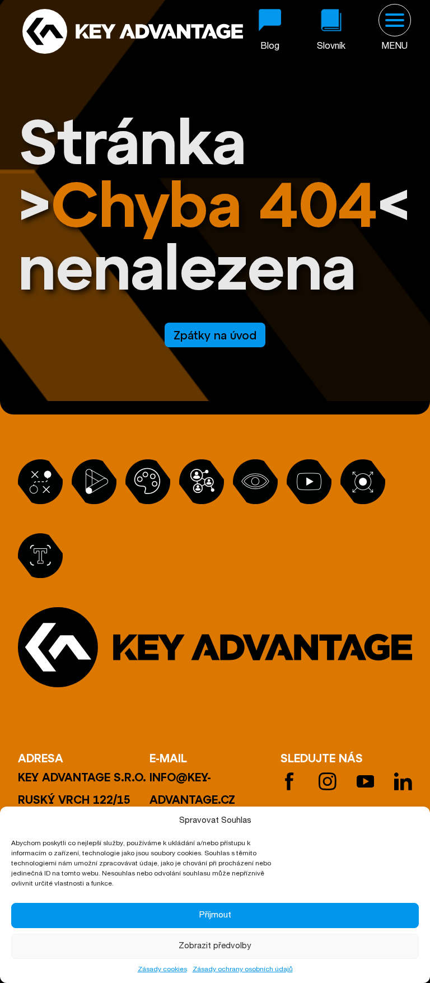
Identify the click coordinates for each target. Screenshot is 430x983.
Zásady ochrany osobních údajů (243, 969)
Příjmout (215, 915)
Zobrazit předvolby (215, 946)
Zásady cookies (162, 969)
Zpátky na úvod (215, 335)
